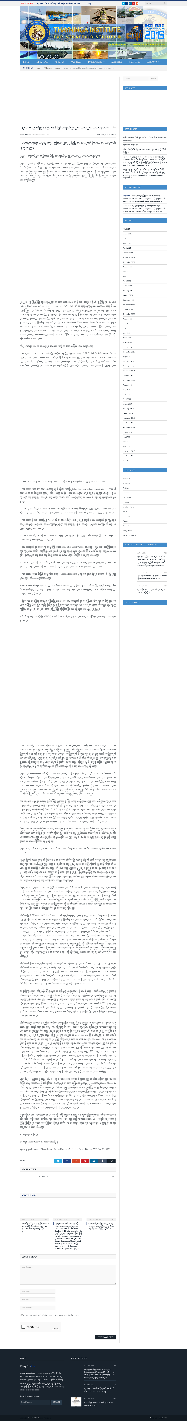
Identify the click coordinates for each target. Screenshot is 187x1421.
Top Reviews (152, 545)
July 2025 (126, 229)
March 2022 (127, 342)
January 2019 (128, 413)
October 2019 (128, 376)
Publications (95, 62)
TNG (35, 1418)
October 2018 (128, 423)
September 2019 (129, 380)
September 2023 (129, 262)
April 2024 (127, 248)
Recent (139, 545)
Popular (129, 545)
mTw (49, 1418)
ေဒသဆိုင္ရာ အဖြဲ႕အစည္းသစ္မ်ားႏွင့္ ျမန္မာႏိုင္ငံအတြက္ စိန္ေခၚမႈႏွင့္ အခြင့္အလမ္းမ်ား (101, 1226)
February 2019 (128, 409)
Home (26, 62)
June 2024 (126, 238)
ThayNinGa (26, 135)
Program (126, 521)
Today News (42, 62)
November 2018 (129, 418)
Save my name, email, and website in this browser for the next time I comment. (51, 1315)
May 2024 (126, 243)
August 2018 (127, 432)
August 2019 (127, 385)
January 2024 (128, 253)
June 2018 (126, 442)
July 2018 (126, 437)
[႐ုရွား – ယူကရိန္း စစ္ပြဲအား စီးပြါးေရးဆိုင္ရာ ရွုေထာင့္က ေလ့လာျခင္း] (68, 100)
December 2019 (128, 366)
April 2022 (127, 338)
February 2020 (128, 361)
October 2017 (128, 456)
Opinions (126, 516)
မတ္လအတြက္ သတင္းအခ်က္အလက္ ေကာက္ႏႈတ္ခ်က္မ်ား (151, 590)
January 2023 (128, 295)
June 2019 (126, 394)
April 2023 (127, 281)
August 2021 (127, 357)
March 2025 (127, 234)
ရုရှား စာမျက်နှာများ (130, 145)
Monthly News (128, 507)
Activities (116, 62)
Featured (126, 502)
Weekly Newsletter (130, 535)
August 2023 (127, 267)
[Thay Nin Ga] (93, 32)
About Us (59, 62)
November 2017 (129, 451)
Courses (126, 493)
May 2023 (126, 276)
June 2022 (126, 328)
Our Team (76, 62)
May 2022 (126, 333)
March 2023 (127, 286)
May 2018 (126, 446)
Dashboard (127, 497)
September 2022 (129, 314)
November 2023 (129, 257)
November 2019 (129, 371)
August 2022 (127, 319)
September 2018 (129, 427)
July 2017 (126, 461)
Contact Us (153, 62)
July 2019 (126, 390)
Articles (100, 135)
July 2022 (126, 323)
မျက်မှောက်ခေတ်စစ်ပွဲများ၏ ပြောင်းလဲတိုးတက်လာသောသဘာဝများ (65, 3)
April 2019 (127, 399)
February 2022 (128, 347)
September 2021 (129, 352)
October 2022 (128, 309)
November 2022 (129, 305)
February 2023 (128, 290)
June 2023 (126, 272)
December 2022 (128, 300)
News (125, 512)
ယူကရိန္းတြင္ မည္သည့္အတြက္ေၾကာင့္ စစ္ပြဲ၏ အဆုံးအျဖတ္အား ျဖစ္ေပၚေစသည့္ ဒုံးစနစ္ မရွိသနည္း (35, 1227)
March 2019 (127, 404)
